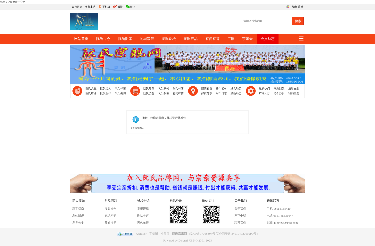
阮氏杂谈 (163, 93)
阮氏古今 (103, 39)
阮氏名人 (105, 88)
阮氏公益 (148, 93)
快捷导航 (302, 40)
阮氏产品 (191, 39)
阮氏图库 (125, 39)
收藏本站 (90, 6)
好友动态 (235, 88)
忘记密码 (110, 215)
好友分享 (206, 93)
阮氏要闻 (120, 93)
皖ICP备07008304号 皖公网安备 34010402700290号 (222, 233)
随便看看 (206, 88)
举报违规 (143, 208)
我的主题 (293, 93)
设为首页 (77, 6)
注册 (300, 6)
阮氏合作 (105, 93)
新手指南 (78, 208)
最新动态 (235, 93)
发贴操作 (110, 208)
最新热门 (264, 88)
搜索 (298, 21)
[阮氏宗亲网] (84, 28)
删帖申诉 (143, 215)
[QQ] (125, 233)
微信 (132, 6)
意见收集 (78, 222)
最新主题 (293, 88)
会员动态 (268, 39)
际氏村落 (178, 88)
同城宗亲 (147, 39)
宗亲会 (247, 39)
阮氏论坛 (169, 39)
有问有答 (212, 39)
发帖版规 (78, 215)
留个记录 (221, 88)
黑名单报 (143, 222)
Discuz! (183, 240)
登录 (294, 6)
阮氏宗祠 (163, 88)
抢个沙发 (279, 93)
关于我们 (240, 208)
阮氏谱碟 (91, 93)
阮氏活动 (148, 88)
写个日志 (221, 93)
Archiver (141, 233)
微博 (120, 6)
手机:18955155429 (279, 208)
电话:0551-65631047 (280, 215)
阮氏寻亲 (120, 88)
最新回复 (279, 88)
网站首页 (81, 39)
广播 (230, 39)
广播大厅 (264, 93)
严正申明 (240, 215)
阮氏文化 (91, 88)
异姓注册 (110, 222)
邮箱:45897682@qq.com (282, 222)
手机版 (106, 6)
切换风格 (287, 6)
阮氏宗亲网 (179, 233)
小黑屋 (165, 233)
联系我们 (240, 222)
